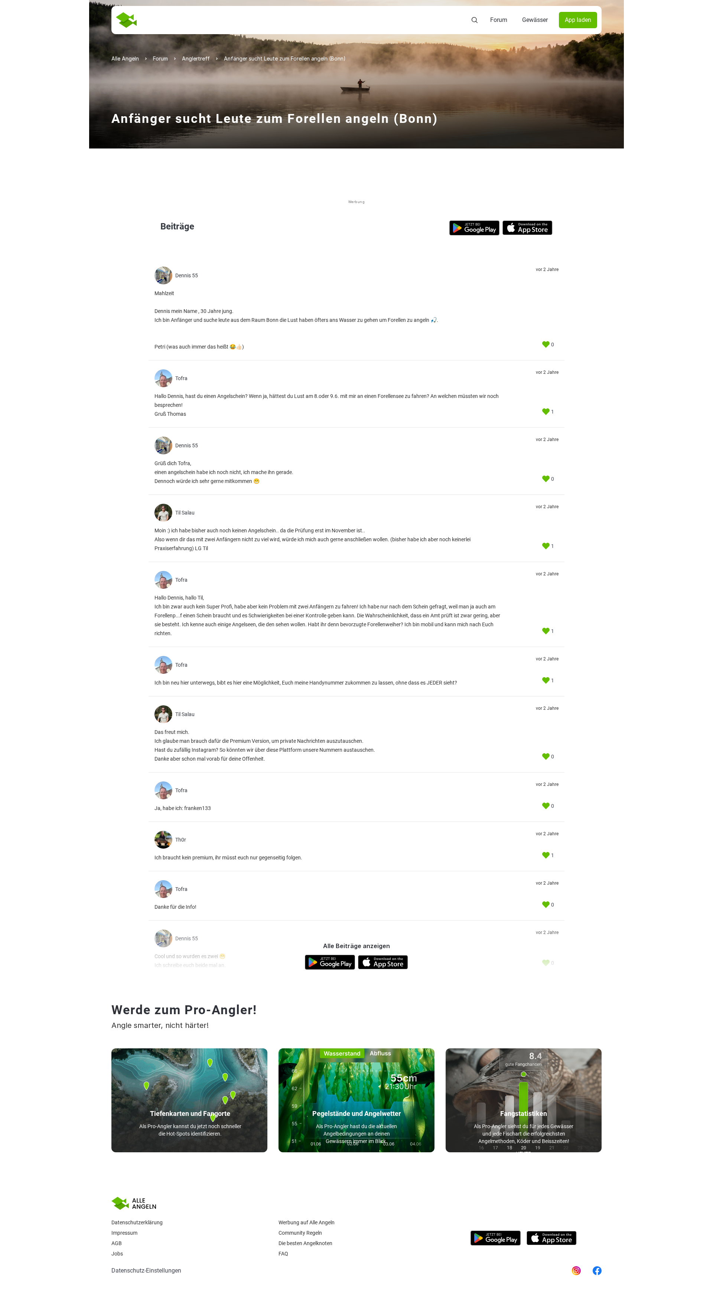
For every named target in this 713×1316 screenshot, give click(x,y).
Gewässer (535, 19)
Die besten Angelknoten (305, 1243)
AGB (116, 1243)
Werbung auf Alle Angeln (307, 1222)
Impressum (124, 1233)
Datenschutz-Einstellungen (146, 1270)
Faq (283, 1254)
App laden (578, 19)
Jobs (117, 1254)
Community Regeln (300, 1233)
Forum (498, 19)
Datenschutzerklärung (137, 1222)
